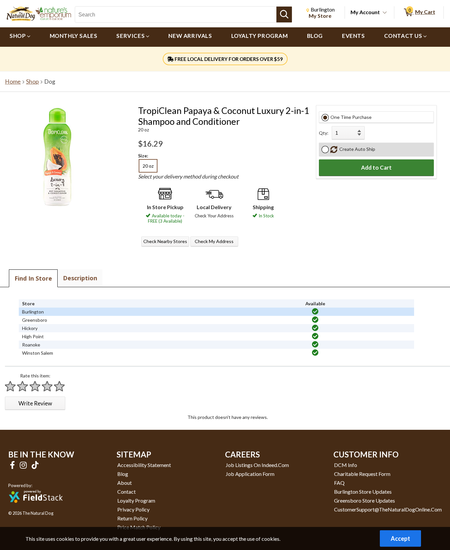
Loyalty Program (136, 500)
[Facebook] (13, 464)
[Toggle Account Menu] (385, 13)
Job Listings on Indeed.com (257, 465)
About (124, 483)
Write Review (35, 403)
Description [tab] (80, 278)
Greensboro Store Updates (364, 500)
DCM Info (345, 465)
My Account (365, 12)
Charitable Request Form (362, 474)
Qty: (323, 133)
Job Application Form (250, 474)
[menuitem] (20, 37)
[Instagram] (24, 464)
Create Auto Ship (356, 149)
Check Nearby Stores (165, 241)
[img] (315, 311)
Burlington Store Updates (363, 491)
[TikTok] (35, 464)
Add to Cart (376, 167)
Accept (400, 538)
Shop (32, 81)
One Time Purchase (351, 117)
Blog (122, 474)
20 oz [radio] (148, 166)
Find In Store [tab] (33, 278)
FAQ (339, 483)
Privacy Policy (133, 509)
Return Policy (132, 518)
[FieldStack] (35, 507)
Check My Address (214, 241)
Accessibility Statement (144, 465)
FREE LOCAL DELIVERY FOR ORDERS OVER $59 (228, 59)
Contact (126, 491)
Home (13, 81)
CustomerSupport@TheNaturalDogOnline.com (388, 509)
